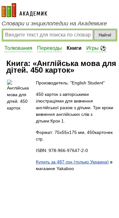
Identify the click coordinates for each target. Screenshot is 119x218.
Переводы (49, 48)
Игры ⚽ (96, 48)
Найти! (105, 35)
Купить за (72, 161)
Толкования (18, 48)
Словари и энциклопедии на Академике (54, 23)
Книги (74, 48)
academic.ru (24, 10)
